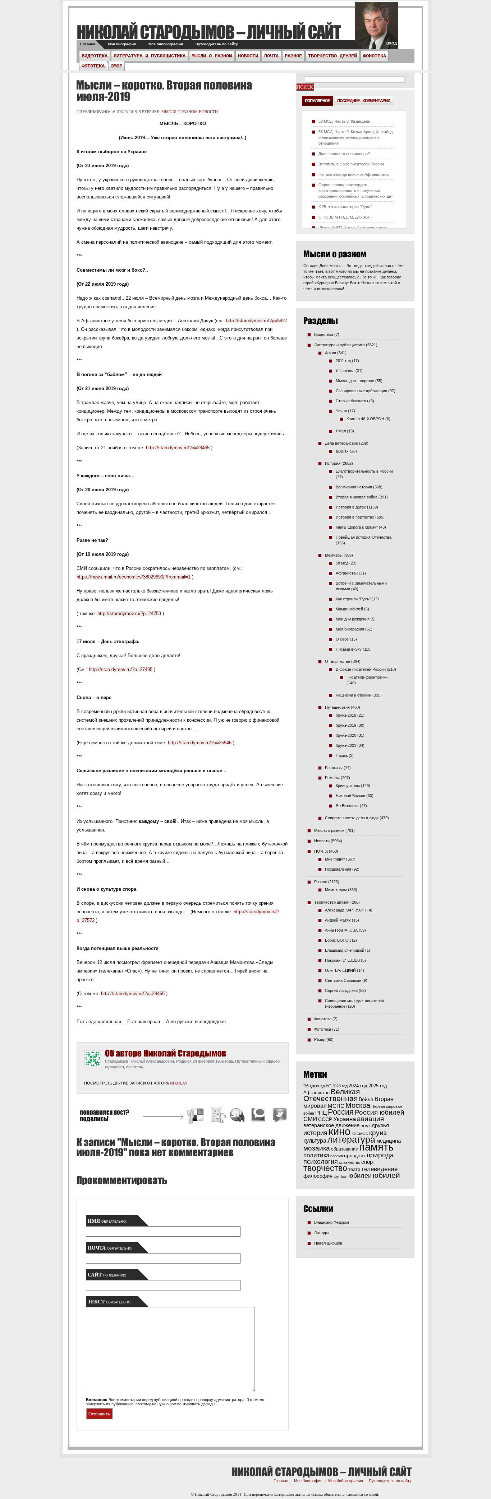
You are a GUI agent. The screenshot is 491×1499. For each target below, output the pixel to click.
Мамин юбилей (349, 609)
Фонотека (374, 56)
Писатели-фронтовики (367, 677)
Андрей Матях (338, 920)
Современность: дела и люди (351, 818)
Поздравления (338, 869)
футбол (340, 1176)
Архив (330, 353)
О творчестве (337, 661)
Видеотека (94, 56)
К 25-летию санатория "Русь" (345, 207)
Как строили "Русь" (353, 599)
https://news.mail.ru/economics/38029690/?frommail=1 (134, 577)
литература (351, 1139)
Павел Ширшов (328, 1243)
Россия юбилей (379, 1112)
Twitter (278, 1116)
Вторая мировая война (356, 497)
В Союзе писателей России (361, 669)
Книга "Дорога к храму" (357, 527)
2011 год (343, 361)
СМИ (310, 1119)
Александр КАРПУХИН (345, 910)
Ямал (341, 431)
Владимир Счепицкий (344, 950)
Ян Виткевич (347, 806)
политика (316, 1155)
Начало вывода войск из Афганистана (353, 174)
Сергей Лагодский (341, 990)
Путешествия (337, 707)
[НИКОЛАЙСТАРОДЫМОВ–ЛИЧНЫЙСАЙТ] (209, 31)
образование (344, 1149)
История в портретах (355, 517)
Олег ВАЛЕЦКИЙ (340, 970)
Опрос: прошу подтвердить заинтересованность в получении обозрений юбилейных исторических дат (355, 190)
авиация (370, 1119)
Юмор (116, 66)
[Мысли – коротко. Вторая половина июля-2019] (164, 91)
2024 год (358, 1085)
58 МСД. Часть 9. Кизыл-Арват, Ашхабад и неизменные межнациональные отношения (355, 137)
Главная (87, 44)
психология (320, 1161)
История (332, 463)
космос (360, 1133)
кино (339, 1131)
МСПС (336, 1106)
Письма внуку (349, 649)
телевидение (379, 1169)
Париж (342, 755)
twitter (376, 29)
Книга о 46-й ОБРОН (365, 419)
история (315, 1133)
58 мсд (342, 563)
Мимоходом (336, 889)
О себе (342, 639)
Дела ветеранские (341, 443)
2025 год (377, 1085)
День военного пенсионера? (344, 153)
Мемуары (334, 555)
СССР (325, 1119)
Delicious (196, 1116)
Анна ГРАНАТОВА (341, 930)
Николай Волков (350, 795)
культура (314, 1140)
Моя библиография (165, 44)
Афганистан (347, 573)
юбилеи (360, 1175)
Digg (217, 1116)
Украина (344, 1119)
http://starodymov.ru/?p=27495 (120, 669)
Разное (293, 56)
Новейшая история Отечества (363, 537)
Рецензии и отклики (353, 695)
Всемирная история (354, 487)
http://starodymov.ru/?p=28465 (178, 447)
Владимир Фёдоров (331, 1222)
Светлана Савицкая (343, 980)
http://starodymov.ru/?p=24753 (129, 613)
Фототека (93, 66)
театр (354, 1169)
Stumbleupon (237, 1116)
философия (317, 1176)
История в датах (351, 507)
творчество (325, 1168)
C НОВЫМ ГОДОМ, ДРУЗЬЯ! (345, 217)
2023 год (340, 1086)
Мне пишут (335, 859)
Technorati (258, 1116)
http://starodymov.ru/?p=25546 (199, 742)
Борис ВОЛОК (338, 940)
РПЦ (321, 1113)
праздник (355, 1155)
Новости (248, 56)
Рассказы (334, 767)
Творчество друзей (332, 56)
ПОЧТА (271, 56)
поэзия (336, 1156)
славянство (349, 1162)
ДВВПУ (342, 451)
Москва (357, 1105)
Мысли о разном (212, 56)
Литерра (321, 1233)
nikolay (179, 1083)
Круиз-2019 (346, 725)
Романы (332, 778)
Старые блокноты (352, 401)
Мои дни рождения (353, 619)
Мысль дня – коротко (355, 381)
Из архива (345, 371)
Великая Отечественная (331, 1094)
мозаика (316, 1148)
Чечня (341, 411)
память (376, 1147)
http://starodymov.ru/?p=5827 (256, 320)
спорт (368, 1162)
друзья (380, 1125)
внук (366, 1125)
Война (366, 1099)
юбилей (386, 1175)
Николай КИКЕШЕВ (342, 960)
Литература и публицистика (149, 56)
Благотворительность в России (364, 471)
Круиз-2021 (346, 745)
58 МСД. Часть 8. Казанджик (344, 121)
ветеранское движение (331, 1125)
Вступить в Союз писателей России (351, 164)
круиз (378, 1133)
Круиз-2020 (346, 735)
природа (380, 1155)
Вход (391, 43)
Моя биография (122, 44)
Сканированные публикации (361, 391)
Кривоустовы (348, 785)
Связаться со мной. (363, 1494)
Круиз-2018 (346, 715)
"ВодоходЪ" (317, 1085)
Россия (341, 1111)
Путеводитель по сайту (217, 44)
